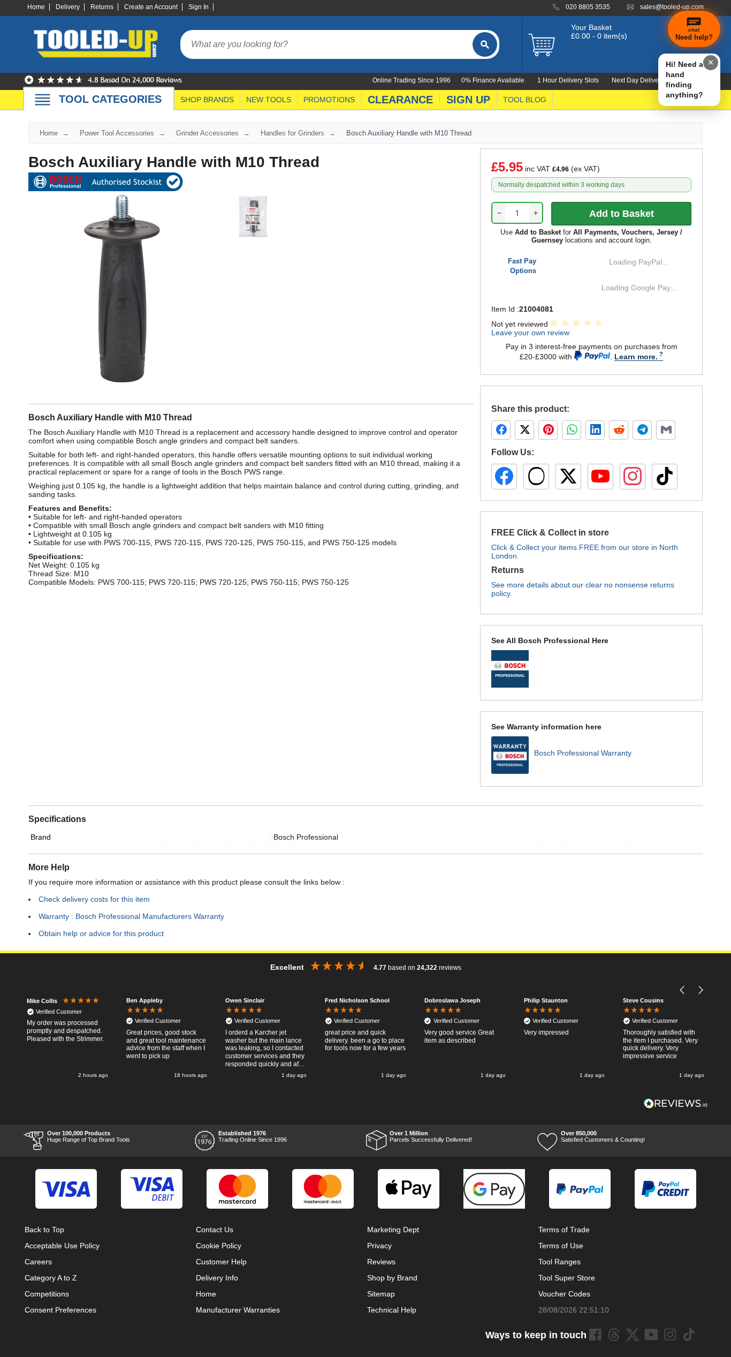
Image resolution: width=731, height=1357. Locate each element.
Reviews (381, 1261)
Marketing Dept (393, 1229)
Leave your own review (530, 332)
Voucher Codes (564, 1294)
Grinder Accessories (207, 133)
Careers (38, 1261)
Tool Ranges (559, 1261)
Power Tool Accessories (117, 133)
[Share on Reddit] (618, 430)
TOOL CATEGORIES (110, 99)
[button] (682, 990)
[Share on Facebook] (501, 430)
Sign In (198, 7)
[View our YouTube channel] (600, 476)
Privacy (379, 1245)
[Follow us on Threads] (536, 476)
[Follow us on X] (568, 476)
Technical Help (391, 1310)
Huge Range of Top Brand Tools (88, 1136)
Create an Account (151, 7)
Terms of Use (560, 1245)
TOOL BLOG (524, 99)
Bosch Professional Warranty (582, 753)
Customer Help (221, 1261)
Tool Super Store (566, 1277)
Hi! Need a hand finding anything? (684, 79)
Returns (101, 7)
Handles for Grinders (292, 133)
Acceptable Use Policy (62, 1245)
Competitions (47, 1294)
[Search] (485, 44)
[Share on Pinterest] (548, 430)
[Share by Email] (665, 430)
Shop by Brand (392, 1277)
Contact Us (214, 1229)
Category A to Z (51, 1277)
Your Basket (591, 27)
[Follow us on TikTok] (664, 476)
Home (36, 7)
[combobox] (326, 44)
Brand (41, 837)
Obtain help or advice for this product (101, 933)
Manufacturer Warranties (238, 1310)
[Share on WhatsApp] (571, 430)
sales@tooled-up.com (672, 7)
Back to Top (44, 1229)
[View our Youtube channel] (651, 1334)
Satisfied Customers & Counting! (603, 1136)
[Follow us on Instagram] (632, 476)
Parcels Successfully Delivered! (431, 1136)
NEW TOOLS (268, 99)
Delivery (68, 7)
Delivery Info (217, 1277)
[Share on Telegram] (642, 430)
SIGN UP (468, 99)
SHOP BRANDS (207, 99)
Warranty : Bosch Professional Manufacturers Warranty (131, 916)
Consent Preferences (60, 1310)
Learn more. (636, 356)
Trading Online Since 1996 (252, 1136)
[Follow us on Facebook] (504, 476)
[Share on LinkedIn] (595, 430)
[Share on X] (524, 430)
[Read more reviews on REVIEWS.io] (676, 1103)
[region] (365, 1038)
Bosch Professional (305, 837)
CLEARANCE (400, 99)
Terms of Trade (564, 1229)
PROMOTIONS (329, 99)
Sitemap (381, 1294)
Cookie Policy (218, 1245)
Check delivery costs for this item (94, 899)
